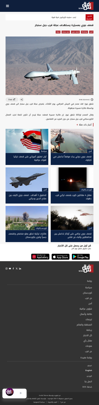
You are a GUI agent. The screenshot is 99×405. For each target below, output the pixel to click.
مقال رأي (87, 341)
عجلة (58, 32)
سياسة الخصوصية (39, 402)
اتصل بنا (88, 381)
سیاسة (88, 287)
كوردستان (87, 293)
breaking (84, 32)
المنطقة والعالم (84, 325)
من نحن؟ (63, 402)
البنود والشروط (52, 402)
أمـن (91, 32)
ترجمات (88, 319)
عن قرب (88, 298)
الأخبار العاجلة (89, 18)
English (88, 370)
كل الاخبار (87, 335)
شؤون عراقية (86, 309)
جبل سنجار (66, 32)
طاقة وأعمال (86, 314)
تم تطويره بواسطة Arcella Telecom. (49, 395)
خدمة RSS (87, 387)
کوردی (89, 376)
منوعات (88, 346)
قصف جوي (75, 32)
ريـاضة (89, 330)
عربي (89, 365)
